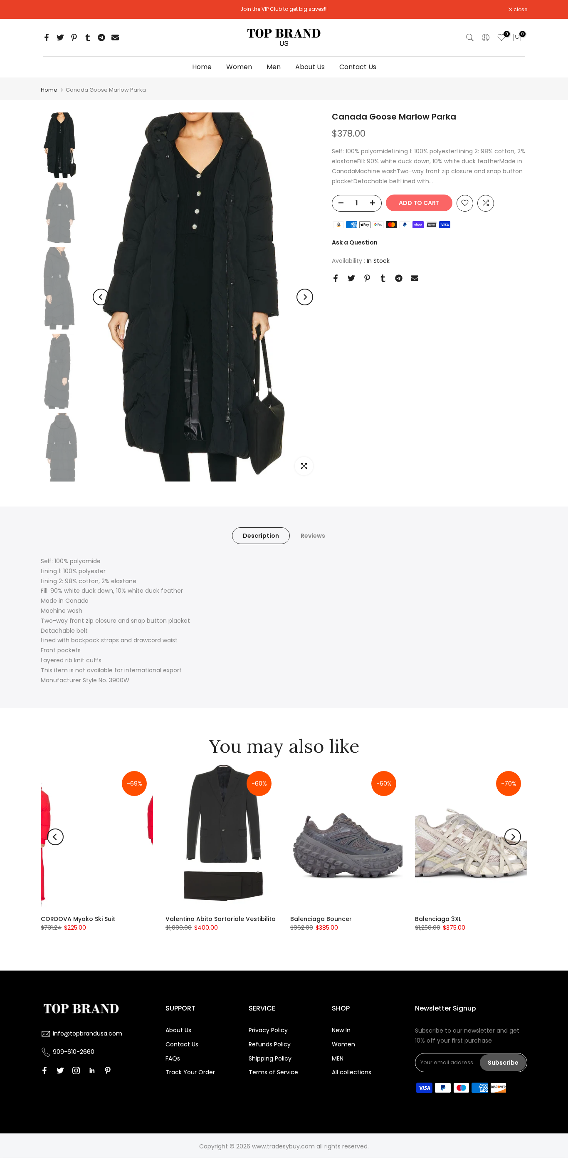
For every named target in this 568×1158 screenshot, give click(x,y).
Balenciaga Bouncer (321, 919)
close (51, 9)
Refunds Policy (270, 1044)
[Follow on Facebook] (44, 1071)
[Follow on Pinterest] (107, 1071)
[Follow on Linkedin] (92, 1071)
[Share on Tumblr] (87, 37)
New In (341, 1030)
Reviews (313, 536)
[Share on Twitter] (60, 37)
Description (261, 536)
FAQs (172, 1058)
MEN (337, 1058)
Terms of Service (273, 1072)
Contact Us (357, 67)
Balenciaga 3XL (438, 919)
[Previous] (101, 297)
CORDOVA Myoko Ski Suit (78, 919)
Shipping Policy (270, 1058)
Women (239, 67)
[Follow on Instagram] (76, 1071)
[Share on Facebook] (46, 37)
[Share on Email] (115, 37)
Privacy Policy (268, 1030)
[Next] (304, 297)
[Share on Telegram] (101, 37)
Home (202, 67)
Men (274, 67)
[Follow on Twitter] (60, 1071)
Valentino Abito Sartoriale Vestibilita (220, 919)
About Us (310, 67)
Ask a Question (355, 242)
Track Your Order (190, 1072)
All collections (351, 1072)
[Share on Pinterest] (74, 37)
